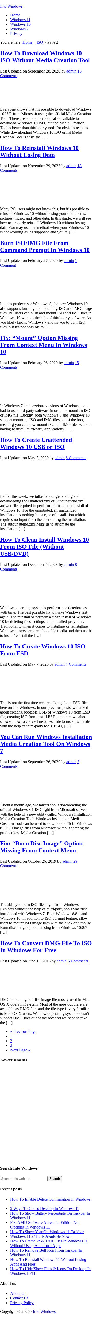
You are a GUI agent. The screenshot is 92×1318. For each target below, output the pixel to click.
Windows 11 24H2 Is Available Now (40, 1236)
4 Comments (76, 664)
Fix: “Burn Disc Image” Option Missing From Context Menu (41, 847)
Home (27, 42)
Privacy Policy (22, 1303)
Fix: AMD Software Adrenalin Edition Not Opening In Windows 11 (44, 1224)
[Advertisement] (46, 1114)
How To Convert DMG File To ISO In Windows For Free (46, 946)
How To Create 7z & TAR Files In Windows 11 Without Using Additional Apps (49, 1243)
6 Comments (76, 458)
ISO (40, 42)
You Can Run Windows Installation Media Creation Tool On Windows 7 (46, 744)
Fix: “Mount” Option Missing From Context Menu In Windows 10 (43, 345)
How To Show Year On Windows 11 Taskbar (47, 1232)
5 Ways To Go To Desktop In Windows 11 (44, 1208)
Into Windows (11, 6)
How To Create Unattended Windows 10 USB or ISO (36, 443)
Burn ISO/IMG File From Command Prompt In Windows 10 (45, 246)
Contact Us (19, 1298)
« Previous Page (23, 1031)
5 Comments (78, 961)
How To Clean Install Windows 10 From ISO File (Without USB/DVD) (44, 546)
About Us (18, 1293)
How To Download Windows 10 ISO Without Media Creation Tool (45, 57)
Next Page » (20, 1050)
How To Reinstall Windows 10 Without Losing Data (39, 151)
